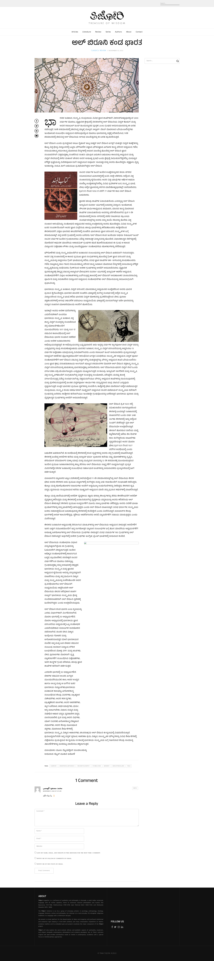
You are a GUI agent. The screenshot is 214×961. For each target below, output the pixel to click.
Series (108, 32)
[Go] (177, 60)
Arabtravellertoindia (66, 766)
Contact (139, 32)
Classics (95, 50)
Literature (86, 32)
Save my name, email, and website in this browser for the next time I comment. (69, 853)
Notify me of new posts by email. (50, 864)
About (128, 32)
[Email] (37, 136)
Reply (135, 788)
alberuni (54, 766)
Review (98, 32)
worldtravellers (118, 766)
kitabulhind (97, 766)
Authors (118, 32)
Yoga (128, 766)
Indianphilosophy (83, 766)
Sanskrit (107, 766)
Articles (75, 32)
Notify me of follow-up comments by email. (54, 858)
